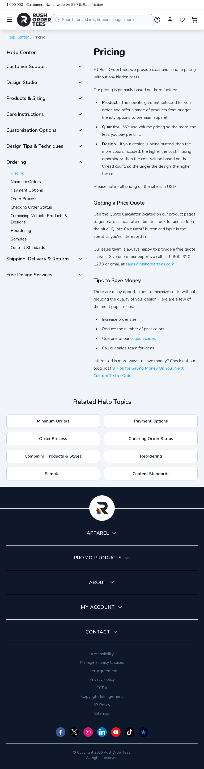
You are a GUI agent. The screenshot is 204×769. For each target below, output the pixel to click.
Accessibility (102, 654)
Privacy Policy (102, 679)
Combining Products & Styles (53, 456)
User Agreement (102, 671)
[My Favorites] (182, 19)
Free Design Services (29, 275)
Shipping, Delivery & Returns (38, 259)
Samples (19, 239)
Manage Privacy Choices (102, 662)
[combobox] (102, 19)
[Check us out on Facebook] (60, 732)
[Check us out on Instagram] (88, 732)
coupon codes (143, 338)
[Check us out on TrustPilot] (143, 732)
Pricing (17, 173)
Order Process (24, 199)
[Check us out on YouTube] (116, 732)
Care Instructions (25, 114)
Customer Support (26, 66)
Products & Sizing (25, 98)
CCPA (102, 688)
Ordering (16, 162)
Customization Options (31, 130)
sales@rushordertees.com (150, 264)
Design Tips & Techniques (34, 146)
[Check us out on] (102, 732)
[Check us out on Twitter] (74, 732)
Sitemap (102, 713)
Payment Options (27, 190)
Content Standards (28, 248)
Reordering (21, 231)
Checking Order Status (31, 207)
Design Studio (21, 82)
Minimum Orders (26, 182)
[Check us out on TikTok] (129, 732)
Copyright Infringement (102, 696)
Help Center (17, 37)
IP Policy (102, 705)
